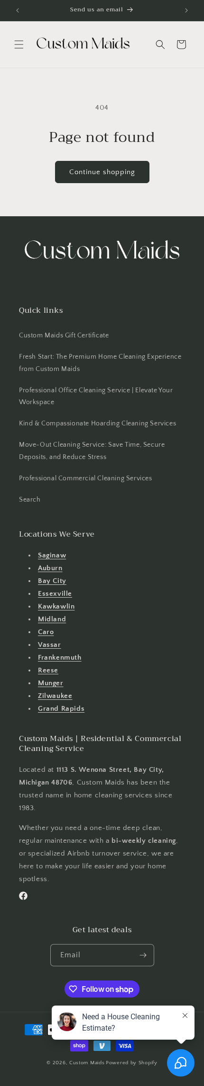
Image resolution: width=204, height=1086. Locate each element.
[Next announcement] (186, 10)
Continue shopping (102, 172)
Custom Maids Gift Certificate (64, 335)
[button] (19, 44)
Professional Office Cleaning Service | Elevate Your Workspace (96, 396)
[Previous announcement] (17, 10)
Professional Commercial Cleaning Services (85, 478)
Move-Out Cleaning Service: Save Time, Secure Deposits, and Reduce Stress (92, 450)
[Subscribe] (143, 955)
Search (30, 499)
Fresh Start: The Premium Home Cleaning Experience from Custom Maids (100, 362)
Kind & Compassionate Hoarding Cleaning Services (97, 423)
